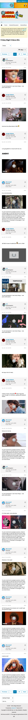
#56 (25, 475)
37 (19, 54)
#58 (25, 557)
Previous (4, 54)
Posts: (7, 63)
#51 (25, 277)
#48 (25, 142)
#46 (25, 67)
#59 (25, 605)
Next (24, 54)
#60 (25, 653)
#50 (25, 237)
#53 (25, 348)
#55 (25, 428)
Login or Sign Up (21, 1)
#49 (25, 190)
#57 (25, 510)
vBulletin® (14, 708)
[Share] (24, 63)
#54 (25, 388)
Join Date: (8, 62)
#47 (25, 103)
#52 (25, 312)
